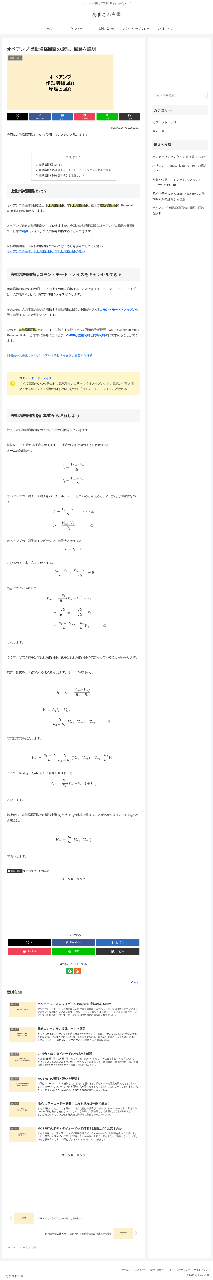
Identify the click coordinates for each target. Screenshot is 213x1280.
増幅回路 (45, 871)
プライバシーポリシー (178, 1269)
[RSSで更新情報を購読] (77, 971)
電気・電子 (16, 871)
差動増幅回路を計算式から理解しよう (61, 175)
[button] (129, 116)
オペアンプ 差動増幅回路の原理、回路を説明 (178, 210)
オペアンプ (31, 871)
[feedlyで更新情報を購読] (69, 971)
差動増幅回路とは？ (51, 164)
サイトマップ (201, 1269)
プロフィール (139, 1269)
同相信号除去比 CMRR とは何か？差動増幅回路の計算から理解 (50, 355)
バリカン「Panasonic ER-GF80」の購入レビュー (179, 168)
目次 (69, 157)
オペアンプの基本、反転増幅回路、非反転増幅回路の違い (46, 251)
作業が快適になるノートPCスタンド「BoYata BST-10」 (177, 182)
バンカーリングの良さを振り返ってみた (179, 157)
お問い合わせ (157, 1269)
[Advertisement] (73, 905)
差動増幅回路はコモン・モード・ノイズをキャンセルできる (75, 169)
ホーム (125, 1269)
